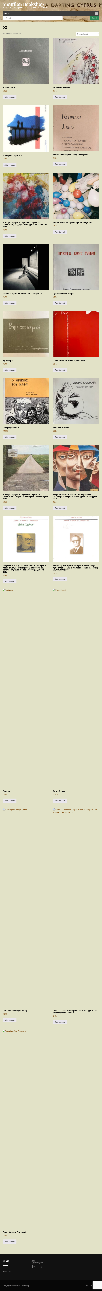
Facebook (38, 1267)
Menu (6, 13)
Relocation (7, 1271)
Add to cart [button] (10, 97)
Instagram (39, 1262)
